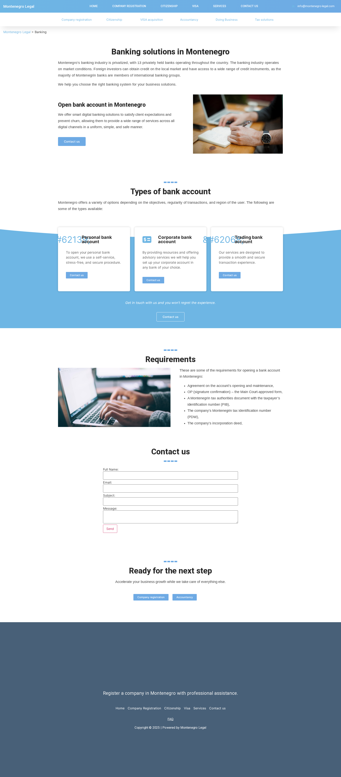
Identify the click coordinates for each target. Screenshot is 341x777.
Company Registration (144, 708)
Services (219, 6)
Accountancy (189, 19)
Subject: (109, 495)
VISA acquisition (151, 19)
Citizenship (169, 6)
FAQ (170, 719)
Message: (110, 508)
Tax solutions (264, 19)
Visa (195, 6)
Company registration (129, 6)
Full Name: (110, 469)
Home (94, 6)
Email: (107, 482)
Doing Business (227, 19)
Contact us (249, 6)
